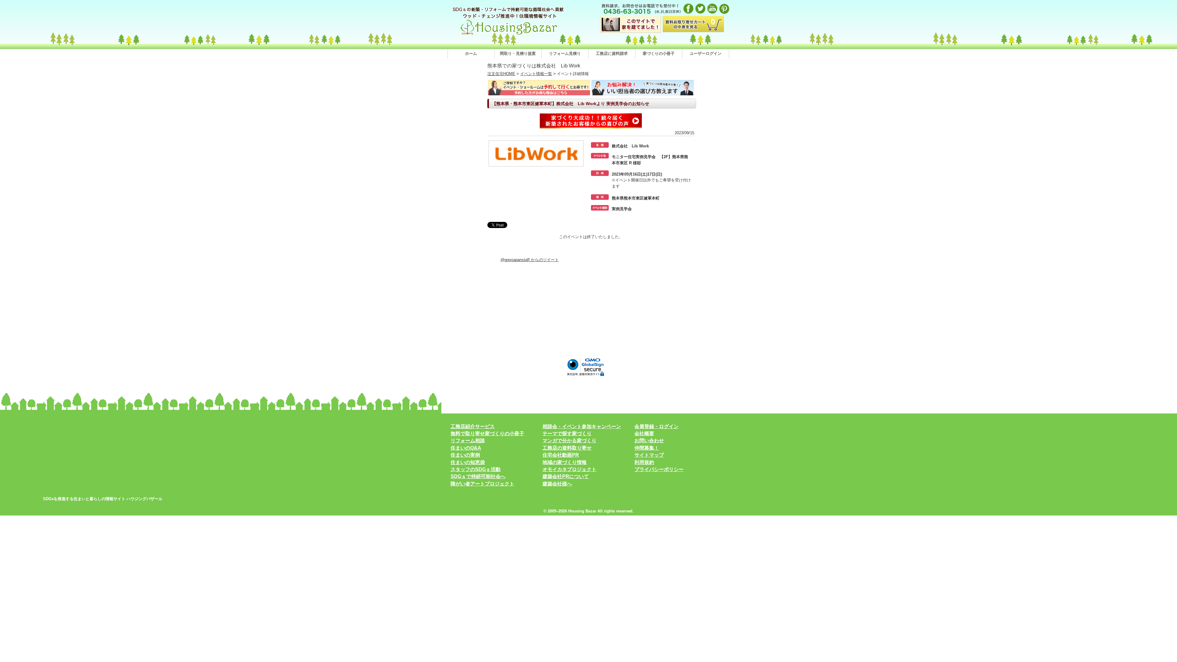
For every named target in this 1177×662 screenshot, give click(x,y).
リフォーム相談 (468, 440)
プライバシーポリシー (659, 469)
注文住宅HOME (501, 73)
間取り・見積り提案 (518, 53)
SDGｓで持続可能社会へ (478, 476)
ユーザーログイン (706, 53)
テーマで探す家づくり (567, 433)
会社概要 (644, 433)
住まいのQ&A (466, 448)
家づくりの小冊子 (659, 53)
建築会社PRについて (566, 476)
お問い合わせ (649, 440)
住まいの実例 (465, 455)
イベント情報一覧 (536, 73)
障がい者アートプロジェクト (482, 483)
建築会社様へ (557, 483)
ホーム (471, 53)
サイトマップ (649, 455)
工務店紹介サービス (473, 426)
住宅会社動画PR (561, 455)
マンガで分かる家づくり (569, 440)
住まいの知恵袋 (468, 462)
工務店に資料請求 (612, 53)
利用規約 (644, 462)
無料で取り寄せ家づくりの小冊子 (487, 433)
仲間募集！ (646, 448)
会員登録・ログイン (656, 426)
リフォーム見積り (565, 53)
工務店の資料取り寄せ (567, 448)
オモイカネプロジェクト (569, 469)
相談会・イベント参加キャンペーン (582, 426)
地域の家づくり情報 (565, 462)
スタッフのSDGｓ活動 (476, 469)
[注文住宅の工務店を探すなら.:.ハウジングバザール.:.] (509, 34)
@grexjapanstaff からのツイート (530, 259)
